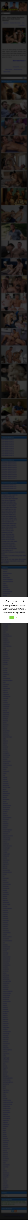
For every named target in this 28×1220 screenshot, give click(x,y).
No (16, 617)
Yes (11, 617)
